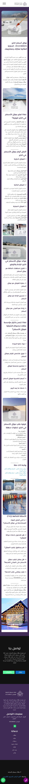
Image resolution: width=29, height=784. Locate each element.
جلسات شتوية (14, 744)
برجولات (14, 741)
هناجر (14, 752)
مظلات (14, 735)
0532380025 (12, 721)
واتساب (8, 672)
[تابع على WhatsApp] (15, 726)
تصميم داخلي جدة (17, 763)
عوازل (14, 747)
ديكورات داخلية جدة (16, 763)
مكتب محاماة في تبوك (16, 762)
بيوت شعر (14, 749)
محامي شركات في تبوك (15, 763)
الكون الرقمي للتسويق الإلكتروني (12, 776)
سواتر (14, 738)
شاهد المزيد (15, 624)
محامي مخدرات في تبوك (15, 762)
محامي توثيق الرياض (16, 763)
